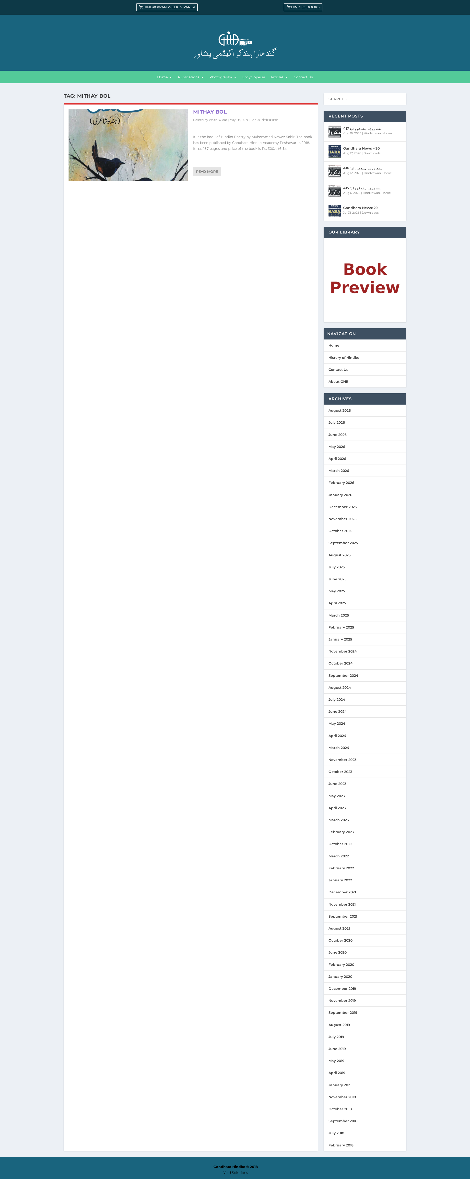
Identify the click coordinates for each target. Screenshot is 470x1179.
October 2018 (340, 1109)
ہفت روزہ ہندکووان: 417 (362, 128)
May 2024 (337, 723)
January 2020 (340, 976)
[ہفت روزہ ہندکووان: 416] (335, 171)
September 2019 (343, 1012)
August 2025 (340, 555)
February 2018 (341, 1145)
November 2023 (342, 760)
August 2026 (340, 410)
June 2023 (337, 784)
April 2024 (337, 736)
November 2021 (342, 904)
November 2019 (342, 1000)
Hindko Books (305, 7)
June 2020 (338, 952)
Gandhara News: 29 (360, 208)
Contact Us (303, 77)
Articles (276, 77)
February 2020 (341, 964)
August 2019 (339, 1025)
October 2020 (340, 940)
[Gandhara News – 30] (335, 151)
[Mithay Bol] (128, 145)
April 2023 (337, 808)
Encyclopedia (253, 77)
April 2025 (337, 603)
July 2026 (337, 422)
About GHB (339, 381)
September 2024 (343, 675)
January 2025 (340, 639)
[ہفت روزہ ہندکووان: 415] (335, 191)
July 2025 (337, 567)
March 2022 (339, 856)
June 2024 (338, 711)
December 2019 (342, 988)
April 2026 (337, 458)
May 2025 (337, 591)
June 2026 (338, 434)
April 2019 (337, 1073)
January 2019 (340, 1085)
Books (255, 120)
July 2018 (336, 1133)
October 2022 (340, 844)
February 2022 (341, 868)
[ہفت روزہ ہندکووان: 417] (335, 132)
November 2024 (343, 651)
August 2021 (339, 928)
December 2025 (343, 507)
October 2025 (340, 531)
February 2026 (341, 482)
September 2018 (343, 1121)
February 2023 (341, 832)
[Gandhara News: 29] (335, 211)
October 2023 (340, 772)
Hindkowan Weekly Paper (169, 7)
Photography (221, 77)
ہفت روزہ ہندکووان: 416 (362, 168)
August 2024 (340, 687)
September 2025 (343, 543)
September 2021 (343, 916)
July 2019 (336, 1037)
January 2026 (340, 495)
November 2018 (342, 1097)
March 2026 (339, 470)
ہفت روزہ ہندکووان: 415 (362, 188)
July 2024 (337, 699)
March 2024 (339, 748)
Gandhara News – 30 (361, 148)
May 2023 (337, 796)
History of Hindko (344, 357)
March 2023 (339, 820)
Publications (188, 77)
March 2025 (339, 615)
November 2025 (342, 519)
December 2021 (342, 892)
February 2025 (341, 627)
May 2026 (337, 446)
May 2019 (336, 1061)
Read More (207, 171)
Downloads (372, 153)
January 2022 (340, 880)
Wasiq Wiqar (218, 120)
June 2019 (337, 1049)
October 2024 (341, 663)
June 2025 (337, 579)
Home (162, 77)
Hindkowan (372, 133)
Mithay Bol (210, 112)
